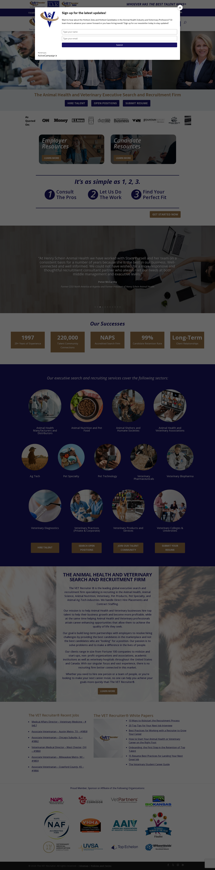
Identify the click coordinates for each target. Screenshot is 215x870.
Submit (119, 45)
